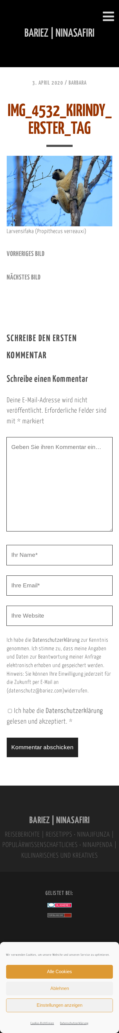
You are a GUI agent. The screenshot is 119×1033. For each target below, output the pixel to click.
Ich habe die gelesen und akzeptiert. (55, 716)
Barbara (78, 83)
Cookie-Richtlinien (42, 1023)
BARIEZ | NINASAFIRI (59, 820)
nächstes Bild (24, 277)
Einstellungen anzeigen (59, 1005)
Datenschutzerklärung (74, 1023)
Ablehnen (59, 988)
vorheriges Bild (26, 254)
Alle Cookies (59, 971)
